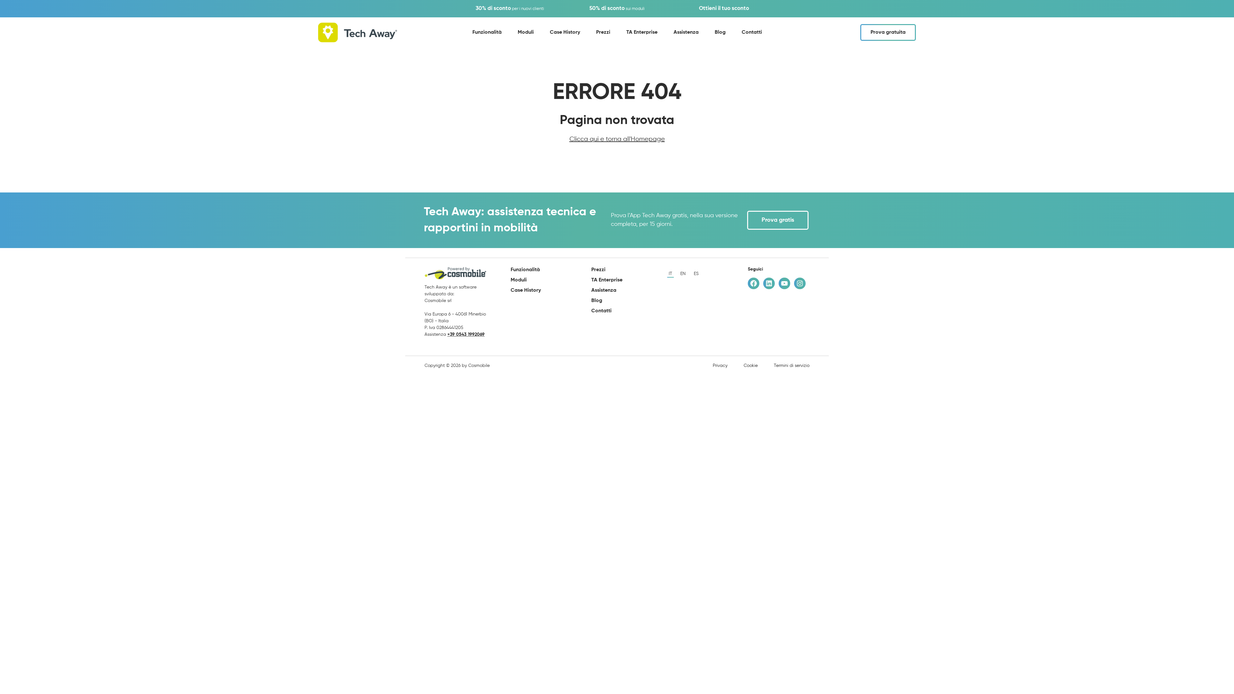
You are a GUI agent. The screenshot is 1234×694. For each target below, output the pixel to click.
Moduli (526, 32)
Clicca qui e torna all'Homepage (617, 139)
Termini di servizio (791, 365)
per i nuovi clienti (510, 9)
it (670, 273)
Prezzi (603, 32)
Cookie (751, 365)
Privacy (720, 365)
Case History (565, 32)
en (683, 273)
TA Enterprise (641, 32)
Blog (720, 32)
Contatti (752, 32)
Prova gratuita (888, 32)
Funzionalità (487, 32)
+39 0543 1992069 (466, 334)
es (696, 273)
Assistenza (686, 32)
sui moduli (617, 9)
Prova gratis (778, 220)
